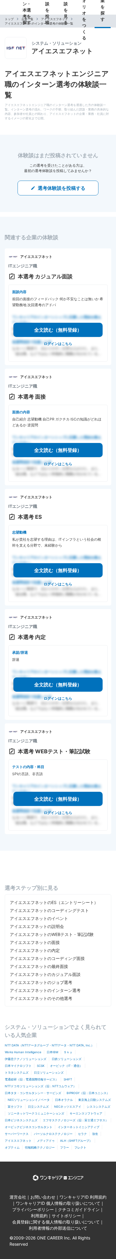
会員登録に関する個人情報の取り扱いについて (56, 1221)
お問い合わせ (42, 1196)
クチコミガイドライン (79, 1209)
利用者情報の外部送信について (58, 1228)
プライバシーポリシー (33, 1209)
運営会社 (18, 1196)
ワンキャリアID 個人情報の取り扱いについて (58, 1203)
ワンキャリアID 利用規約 (82, 1196)
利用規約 (39, 1215)
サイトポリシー (66, 1215)
